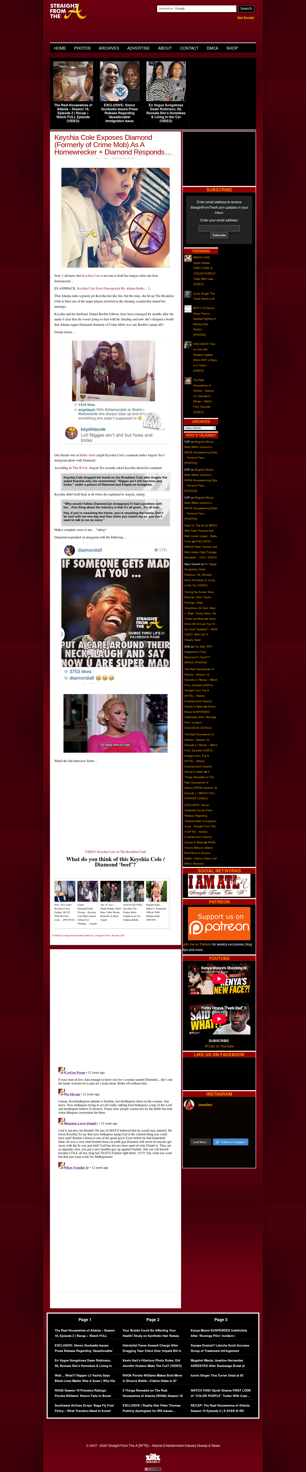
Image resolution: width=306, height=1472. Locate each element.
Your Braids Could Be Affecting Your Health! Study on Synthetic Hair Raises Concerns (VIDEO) (151, 1335)
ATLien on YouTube (219, 1046)
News (81, 935)
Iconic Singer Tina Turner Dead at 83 (217, 1375)
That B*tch (79, 467)
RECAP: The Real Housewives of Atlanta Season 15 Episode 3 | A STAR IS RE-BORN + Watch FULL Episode (220, 1410)
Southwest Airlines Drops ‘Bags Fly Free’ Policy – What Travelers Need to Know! (84, 1408)
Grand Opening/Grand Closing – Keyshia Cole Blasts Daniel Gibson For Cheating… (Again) (87, 914)
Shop (232, 48)
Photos (82, 48)
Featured (74, 935)
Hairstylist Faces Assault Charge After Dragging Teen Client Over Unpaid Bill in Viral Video (152, 1350)
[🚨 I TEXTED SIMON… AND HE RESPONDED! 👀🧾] (228, 1130)
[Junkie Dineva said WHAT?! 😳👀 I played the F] (210, 1130)
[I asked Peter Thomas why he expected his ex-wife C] (246, 1120)
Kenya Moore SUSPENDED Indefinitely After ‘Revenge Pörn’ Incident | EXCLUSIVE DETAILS (200, 717)
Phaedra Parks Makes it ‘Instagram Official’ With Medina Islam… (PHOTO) (156, 912)
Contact (189, 48)
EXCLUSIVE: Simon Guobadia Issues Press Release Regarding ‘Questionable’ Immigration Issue (119, 113)
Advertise (138, 48)
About (165, 48)
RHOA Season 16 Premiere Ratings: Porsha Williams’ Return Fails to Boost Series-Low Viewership (83, 1395)
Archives (109, 48)
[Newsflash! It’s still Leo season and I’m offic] (192, 1120)
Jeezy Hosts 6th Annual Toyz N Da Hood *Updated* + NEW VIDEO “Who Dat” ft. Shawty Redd (200, 629)
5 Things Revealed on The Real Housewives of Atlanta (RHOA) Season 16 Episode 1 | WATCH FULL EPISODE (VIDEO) (153, 1398)
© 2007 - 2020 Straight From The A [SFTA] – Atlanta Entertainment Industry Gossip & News (153, 1445)
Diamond (89, 935)
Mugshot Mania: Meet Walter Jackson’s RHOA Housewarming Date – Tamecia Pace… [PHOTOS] (200, 452)
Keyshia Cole (91, 275)
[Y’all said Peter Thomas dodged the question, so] (228, 1120)
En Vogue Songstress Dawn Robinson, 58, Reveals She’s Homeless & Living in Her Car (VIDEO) (165, 113)
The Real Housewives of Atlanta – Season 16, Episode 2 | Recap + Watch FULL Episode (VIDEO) (73, 113)
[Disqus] (115, 1117)
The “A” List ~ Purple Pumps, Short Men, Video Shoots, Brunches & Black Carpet (110, 912)
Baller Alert (87, 455)
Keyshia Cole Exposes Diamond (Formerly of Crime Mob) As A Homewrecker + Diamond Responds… (113, 144)
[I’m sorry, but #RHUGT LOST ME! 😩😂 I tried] (210, 1120)
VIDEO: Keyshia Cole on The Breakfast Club (115, 851)
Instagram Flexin (102, 935)
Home (60, 48)
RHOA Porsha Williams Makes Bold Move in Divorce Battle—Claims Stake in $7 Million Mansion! (200, 852)
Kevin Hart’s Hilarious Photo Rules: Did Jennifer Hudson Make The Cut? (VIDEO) (152, 1363)
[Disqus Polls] (115, 1005)
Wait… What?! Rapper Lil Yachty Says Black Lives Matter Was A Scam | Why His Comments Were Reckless (85, 1380)
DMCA (212, 48)
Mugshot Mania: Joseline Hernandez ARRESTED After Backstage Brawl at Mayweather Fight (218, 1365)
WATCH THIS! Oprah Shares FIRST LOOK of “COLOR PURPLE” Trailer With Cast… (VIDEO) (221, 1395)
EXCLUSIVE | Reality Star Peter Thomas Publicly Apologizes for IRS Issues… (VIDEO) (151, 1410)
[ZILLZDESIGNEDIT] (153, 1462)
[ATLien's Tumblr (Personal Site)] (219, 895)
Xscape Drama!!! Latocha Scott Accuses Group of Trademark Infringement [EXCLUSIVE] (220, 1350)
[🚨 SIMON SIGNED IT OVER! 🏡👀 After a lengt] (246, 1130)
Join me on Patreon (197, 944)
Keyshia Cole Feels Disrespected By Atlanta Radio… (112, 288)
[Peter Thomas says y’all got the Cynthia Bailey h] (192, 1130)
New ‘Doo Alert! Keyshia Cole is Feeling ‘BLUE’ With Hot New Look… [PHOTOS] (65, 912)
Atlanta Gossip (62, 935)
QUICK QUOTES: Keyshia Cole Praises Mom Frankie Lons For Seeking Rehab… (133, 912)
